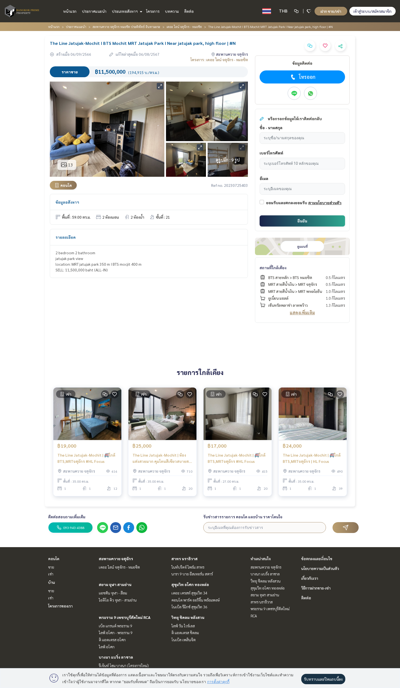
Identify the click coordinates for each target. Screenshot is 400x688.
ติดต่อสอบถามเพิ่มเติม (66, 516)
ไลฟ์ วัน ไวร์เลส (183, 625)
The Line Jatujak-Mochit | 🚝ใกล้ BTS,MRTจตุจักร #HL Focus (86, 458)
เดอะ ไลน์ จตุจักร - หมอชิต (184, 26)
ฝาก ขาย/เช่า (331, 11)
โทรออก (307, 77)
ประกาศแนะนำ (94, 11)
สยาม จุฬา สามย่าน (115, 584)
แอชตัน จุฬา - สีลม (113, 592)
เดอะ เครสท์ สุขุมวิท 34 (189, 592)
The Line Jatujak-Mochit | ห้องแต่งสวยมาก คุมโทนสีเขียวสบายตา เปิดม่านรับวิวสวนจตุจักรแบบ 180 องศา (162, 458)
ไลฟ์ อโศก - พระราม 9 (116, 632)
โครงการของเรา (60, 605)
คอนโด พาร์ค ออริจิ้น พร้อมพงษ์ (195, 599)
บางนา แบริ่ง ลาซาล (116, 657)
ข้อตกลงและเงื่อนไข (316, 558)
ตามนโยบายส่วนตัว (324, 202)
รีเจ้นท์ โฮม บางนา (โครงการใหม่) (124, 665)
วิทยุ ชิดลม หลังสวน (187, 617)
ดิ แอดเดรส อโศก (112, 639)
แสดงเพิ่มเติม (302, 312)
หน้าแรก (69, 11)
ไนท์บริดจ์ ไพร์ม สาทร (187, 567)
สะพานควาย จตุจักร (116, 558)
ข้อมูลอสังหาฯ (67, 202)
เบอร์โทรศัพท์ (271, 152)
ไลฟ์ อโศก (107, 646)
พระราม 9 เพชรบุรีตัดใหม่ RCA (124, 617)
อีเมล (264, 178)
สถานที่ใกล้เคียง (273, 267)
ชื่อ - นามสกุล (271, 127)
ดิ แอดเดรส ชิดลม (185, 632)
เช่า (50, 573)
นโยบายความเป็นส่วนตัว (320, 568)
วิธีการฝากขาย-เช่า (316, 587)
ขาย (51, 567)
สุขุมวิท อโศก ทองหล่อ (190, 584)
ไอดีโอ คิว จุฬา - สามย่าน (118, 599)
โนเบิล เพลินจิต (183, 639)
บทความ (172, 11)
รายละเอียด (66, 237)
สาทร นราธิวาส (184, 558)
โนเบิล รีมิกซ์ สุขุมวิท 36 (189, 606)
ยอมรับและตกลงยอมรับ (286, 202)
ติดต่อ (189, 11)
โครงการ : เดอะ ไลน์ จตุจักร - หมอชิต (219, 59)
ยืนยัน (302, 220)
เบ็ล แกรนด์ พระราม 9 (115, 625)
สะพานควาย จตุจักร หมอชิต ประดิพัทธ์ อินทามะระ (126, 26)
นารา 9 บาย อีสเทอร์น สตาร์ (192, 573)
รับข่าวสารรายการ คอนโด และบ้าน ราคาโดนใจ (242, 516)
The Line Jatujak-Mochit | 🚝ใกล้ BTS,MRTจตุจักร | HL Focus (312, 458)
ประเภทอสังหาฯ (125, 11)
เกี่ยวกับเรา (309, 578)
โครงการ (152, 11)
